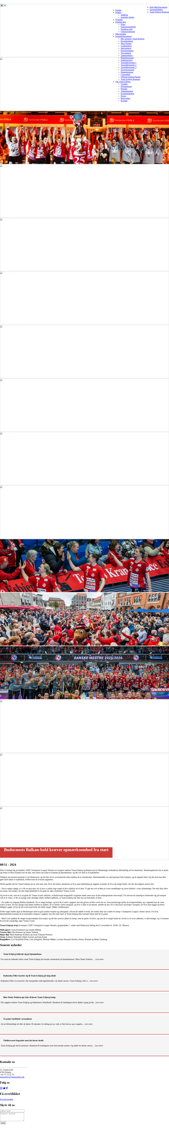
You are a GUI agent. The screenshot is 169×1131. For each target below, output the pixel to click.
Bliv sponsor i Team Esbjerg (132, 39)
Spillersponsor (127, 60)
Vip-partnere (126, 53)
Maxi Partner (126, 43)
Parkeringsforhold (128, 27)
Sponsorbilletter (156, 9)
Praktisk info (120, 22)
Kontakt (124, 101)
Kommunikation (127, 93)
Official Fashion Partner (131, 77)
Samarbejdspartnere (123, 36)
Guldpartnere (126, 46)
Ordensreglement (128, 31)
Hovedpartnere (127, 41)
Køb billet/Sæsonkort (158, 7)
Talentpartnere (127, 55)
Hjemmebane (126, 86)
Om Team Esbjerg (123, 82)
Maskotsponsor (127, 72)
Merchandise (120, 34)
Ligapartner (125, 74)
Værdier (124, 84)
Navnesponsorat (127, 70)
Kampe (118, 10)
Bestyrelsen (125, 98)
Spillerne (124, 15)
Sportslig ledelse (127, 17)
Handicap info (127, 29)
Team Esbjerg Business (159, 12)
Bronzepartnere (127, 51)
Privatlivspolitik (6, 1099)
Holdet (118, 12)
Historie (124, 89)
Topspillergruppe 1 (128, 62)
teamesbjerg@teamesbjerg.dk (12, 1077)
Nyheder (119, 20)
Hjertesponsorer (127, 58)
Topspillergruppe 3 (128, 67)
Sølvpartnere (126, 48)
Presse (123, 96)
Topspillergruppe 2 (128, 65)
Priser (123, 24)
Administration (127, 91)
